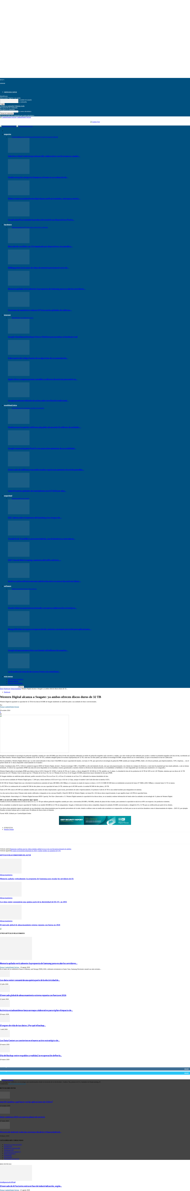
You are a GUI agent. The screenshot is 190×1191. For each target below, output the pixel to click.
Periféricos (39, 227)
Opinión (38, 137)
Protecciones (24, 498)
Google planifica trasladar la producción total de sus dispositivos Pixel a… (41, 220)
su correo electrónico (24, 111)
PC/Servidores (29, 227)
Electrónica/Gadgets (15, 679)
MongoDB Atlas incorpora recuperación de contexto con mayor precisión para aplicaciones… (49, 629)
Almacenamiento (18, 227)
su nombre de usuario (25, 100)
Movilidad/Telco (10, 405)
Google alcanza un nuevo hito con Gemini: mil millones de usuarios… (38, 650)
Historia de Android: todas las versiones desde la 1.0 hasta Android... (30, 1132)
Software (7, 586)
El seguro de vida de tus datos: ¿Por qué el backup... (23, 1025)
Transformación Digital (49, 137)
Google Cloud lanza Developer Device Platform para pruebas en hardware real (42, 337)
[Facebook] (3, 840)
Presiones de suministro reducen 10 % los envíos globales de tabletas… (40, 310)
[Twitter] (10, 840)
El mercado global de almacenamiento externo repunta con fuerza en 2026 (30, 925)
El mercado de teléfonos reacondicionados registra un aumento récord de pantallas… (46, 470)
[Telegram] (46, 840)
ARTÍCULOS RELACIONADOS (9, 855)
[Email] (31, 840)
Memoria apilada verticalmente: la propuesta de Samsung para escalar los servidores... (38, 963)
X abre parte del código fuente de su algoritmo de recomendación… (38, 358)
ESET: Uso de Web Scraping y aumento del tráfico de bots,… (34, 560)
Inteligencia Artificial (7, 1182)
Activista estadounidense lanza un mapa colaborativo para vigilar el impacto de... (36, 1010)
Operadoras (16, 408)
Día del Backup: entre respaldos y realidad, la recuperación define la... (31, 1056)
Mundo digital (13, 681)
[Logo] (8, 126)
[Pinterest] (17, 840)
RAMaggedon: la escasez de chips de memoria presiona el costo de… (38, 268)
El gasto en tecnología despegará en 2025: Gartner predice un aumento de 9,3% (36, 851)
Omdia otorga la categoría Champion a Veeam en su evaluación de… (38, 177)
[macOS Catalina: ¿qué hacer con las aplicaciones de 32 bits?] (5, 1098)
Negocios (7, 134)
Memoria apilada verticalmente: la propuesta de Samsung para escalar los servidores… (47, 289)
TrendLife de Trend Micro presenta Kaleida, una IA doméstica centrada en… (41, 539)
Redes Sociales (21, 318)
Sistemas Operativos (29, 589)
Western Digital (9, 829)
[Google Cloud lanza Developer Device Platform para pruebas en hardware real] (18, 333)
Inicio (2, 689)
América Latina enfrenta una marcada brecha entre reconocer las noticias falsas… (44, 581)
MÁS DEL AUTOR (25, 855)
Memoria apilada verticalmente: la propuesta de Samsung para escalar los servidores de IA (37, 879)
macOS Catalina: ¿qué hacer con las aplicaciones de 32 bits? (26, 1102)
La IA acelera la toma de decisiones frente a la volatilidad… (34, 672)
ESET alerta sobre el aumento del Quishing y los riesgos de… (35, 518)
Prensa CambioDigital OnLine (9, 707)
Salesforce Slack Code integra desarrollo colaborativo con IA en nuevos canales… (44, 156)
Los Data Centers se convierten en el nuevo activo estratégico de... (30, 1040)
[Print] (39, 840)
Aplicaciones (16, 589)
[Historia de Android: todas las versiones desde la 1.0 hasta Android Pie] (5, 1128)
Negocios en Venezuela (26, 137)
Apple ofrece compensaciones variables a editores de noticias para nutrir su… (42, 379)
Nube (14, 318)
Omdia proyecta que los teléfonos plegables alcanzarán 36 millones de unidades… (44, 427)
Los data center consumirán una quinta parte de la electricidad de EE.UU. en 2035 (33, 902)
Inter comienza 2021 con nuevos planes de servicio (22, 1117)
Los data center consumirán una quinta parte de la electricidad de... (30, 980)
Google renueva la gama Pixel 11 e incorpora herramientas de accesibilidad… (42, 448)
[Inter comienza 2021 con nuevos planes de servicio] (5, 1113)
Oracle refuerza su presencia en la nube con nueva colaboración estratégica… (42, 608)
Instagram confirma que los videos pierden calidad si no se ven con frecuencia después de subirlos (40, 849)
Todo (10, 137)
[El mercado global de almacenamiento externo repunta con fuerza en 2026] (11, 919)
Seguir (186, 1069)
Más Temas (8, 676)
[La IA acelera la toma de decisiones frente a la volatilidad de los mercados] (18, 668)
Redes (45, 227)
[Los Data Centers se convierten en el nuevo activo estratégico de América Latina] (5, 1037)
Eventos (15, 137)
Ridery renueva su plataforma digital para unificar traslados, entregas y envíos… (44, 199)
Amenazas (15, 498)
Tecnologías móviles (28, 408)
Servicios (30, 318)
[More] (53, 840)
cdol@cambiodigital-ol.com (17, 1084)
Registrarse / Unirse (10, 92)
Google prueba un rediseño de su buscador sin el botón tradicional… (38, 400)
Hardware (8, 225)
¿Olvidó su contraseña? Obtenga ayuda (12, 106)
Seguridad (8, 496)
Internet (7, 315)
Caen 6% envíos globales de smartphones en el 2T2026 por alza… (37, 491)
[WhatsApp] (24, 840)
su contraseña (22, 102)
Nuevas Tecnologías (15, 683)
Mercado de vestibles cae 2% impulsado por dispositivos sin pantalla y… (40, 246)
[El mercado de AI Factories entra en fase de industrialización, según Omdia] (16, 1180)
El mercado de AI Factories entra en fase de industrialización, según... (31, 1186)
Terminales (40, 408)
